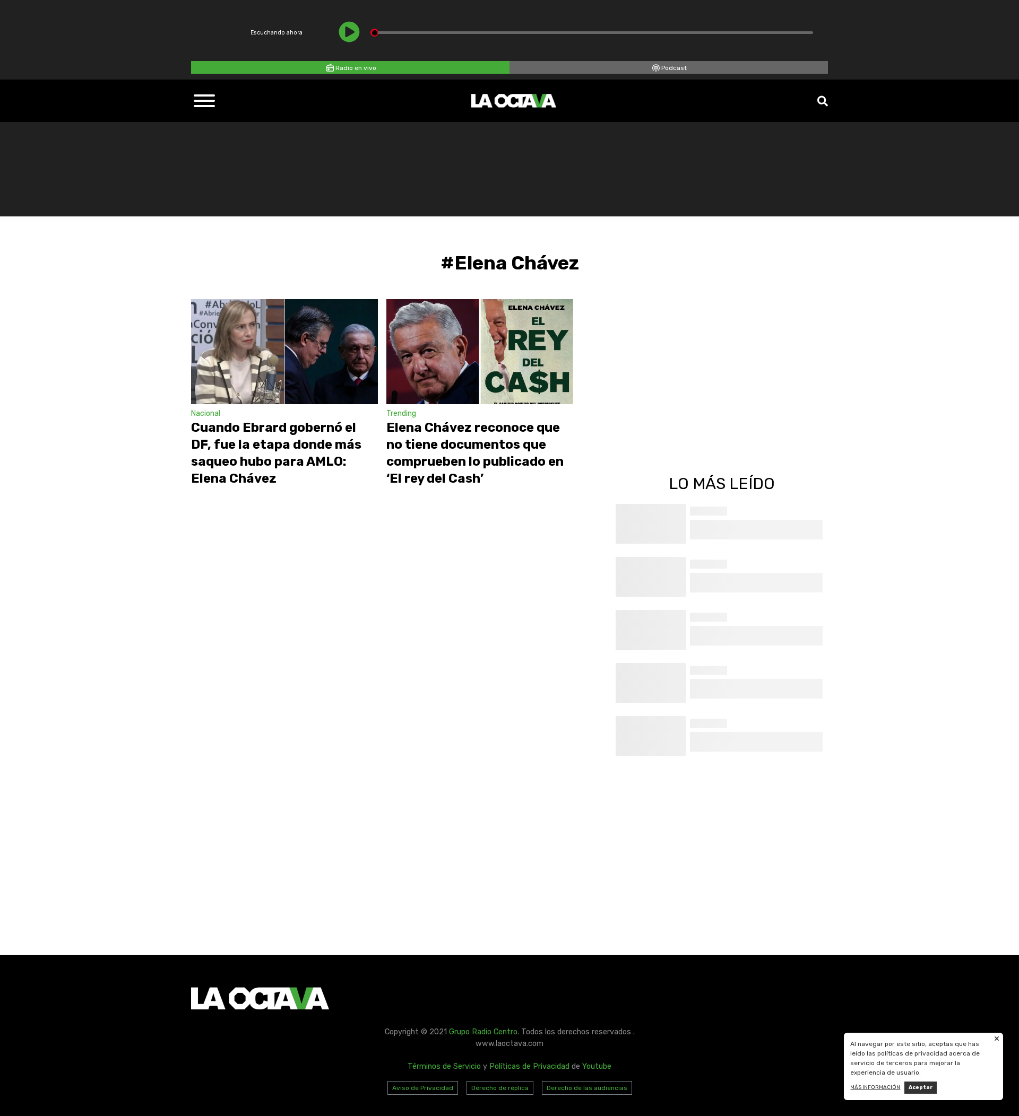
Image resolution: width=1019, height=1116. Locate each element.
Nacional (205, 413)
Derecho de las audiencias (587, 1088)
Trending (401, 413)
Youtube (596, 1066)
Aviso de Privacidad (422, 1088)
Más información (875, 1087)
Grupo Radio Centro (483, 1031)
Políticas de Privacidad (529, 1066)
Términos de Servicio (444, 1066)
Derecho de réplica (500, 1088)
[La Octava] (513, 101)
